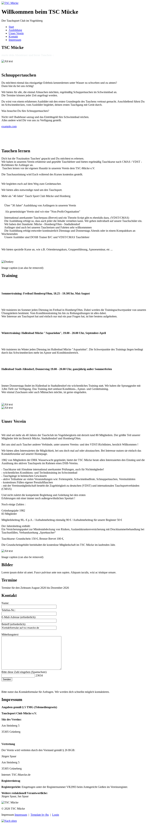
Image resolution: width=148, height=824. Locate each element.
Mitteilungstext (9, 634)
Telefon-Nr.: (8, 610)
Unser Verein (16, 33)
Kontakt (13, 36)
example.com (9, 126)
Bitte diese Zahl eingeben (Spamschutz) (24, 672)
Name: (5, 603)
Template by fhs (40, 814)
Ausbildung (15, 30)
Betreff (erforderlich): (13, 624)
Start (11, 26)
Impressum (15, 39)
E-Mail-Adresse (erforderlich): (18, 617)
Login (55, 814)
